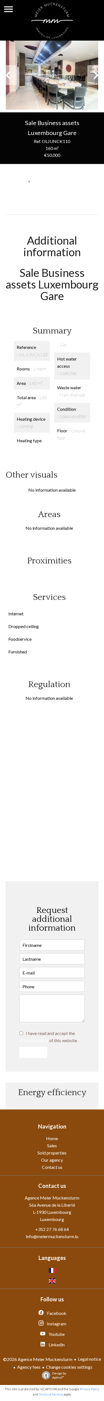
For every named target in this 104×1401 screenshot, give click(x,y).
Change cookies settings (69, 1367)
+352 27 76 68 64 (52, 1229)
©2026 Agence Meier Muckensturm (37, 1359)
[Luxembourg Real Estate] (52, 36)
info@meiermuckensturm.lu (52, 1236)
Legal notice (89, 1359)
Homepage (15, 181)
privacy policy (33, 1040)
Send (33, 1052)
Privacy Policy (89, 1389)
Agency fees (28, 1367)
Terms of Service (51, 1394)
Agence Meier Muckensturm (52, 1197)
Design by (59, 1375)
